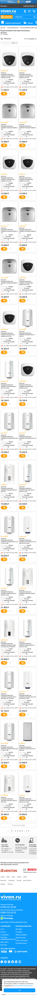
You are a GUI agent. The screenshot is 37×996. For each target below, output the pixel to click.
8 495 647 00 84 (8, 907)
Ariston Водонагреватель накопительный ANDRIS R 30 (9, 282)
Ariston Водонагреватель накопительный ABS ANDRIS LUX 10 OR (26, 179)
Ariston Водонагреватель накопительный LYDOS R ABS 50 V (9, 489)
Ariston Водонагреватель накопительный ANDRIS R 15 (27, 230)
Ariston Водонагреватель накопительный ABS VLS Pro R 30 (27, 748)
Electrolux (3, 880)
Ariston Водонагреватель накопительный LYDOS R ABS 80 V (27, 593)
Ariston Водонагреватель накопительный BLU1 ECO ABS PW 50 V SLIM (27, 696)
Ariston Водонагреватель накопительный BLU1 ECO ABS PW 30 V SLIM (27, 541)
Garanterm (11, 880)
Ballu (8, 877)
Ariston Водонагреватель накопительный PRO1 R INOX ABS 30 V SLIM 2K (8, 696)
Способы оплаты (21, 943)
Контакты (4, 945)
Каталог (3, 27)
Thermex (10, 884)
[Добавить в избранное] (10, 94)
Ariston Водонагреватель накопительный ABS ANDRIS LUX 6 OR (26, 75)
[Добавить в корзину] (4, 93)
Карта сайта (4, 942)
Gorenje (19, 880)
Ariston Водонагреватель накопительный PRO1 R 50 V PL (27, 437)
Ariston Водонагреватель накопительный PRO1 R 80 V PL (9, 437)
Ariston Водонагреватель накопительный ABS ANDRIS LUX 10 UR (7, 179)
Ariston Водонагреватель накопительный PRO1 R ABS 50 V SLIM (26, 489)
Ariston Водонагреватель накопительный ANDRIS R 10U (9, 127)
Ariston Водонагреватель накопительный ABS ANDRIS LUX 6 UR (7, 75)
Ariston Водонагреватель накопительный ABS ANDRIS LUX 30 (26, 386)
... (24, 831)
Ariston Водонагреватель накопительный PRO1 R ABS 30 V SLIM (8, 386)
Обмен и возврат (21, 935)
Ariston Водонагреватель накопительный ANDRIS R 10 (27, 127)
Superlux (3, 884)
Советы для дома (22, 940)
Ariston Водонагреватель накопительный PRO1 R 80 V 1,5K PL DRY (9, 748)
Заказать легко (21, 937)
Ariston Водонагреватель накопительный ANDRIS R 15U (9, 230)
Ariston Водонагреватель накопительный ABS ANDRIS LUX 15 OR (7, 334)
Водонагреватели (13, 27)
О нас (2, 929)
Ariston (3, 877)
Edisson (19, 877)
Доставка (19, 929)
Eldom (25, 877)
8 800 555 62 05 (8, 912)
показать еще (18, 825)
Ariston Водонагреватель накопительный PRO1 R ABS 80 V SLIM (26, 644)
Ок (19, 990)
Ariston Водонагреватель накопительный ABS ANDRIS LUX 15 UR (26, 282)
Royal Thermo (27, 880)
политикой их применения (23, 985)
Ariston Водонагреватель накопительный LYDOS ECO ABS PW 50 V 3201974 (8, 644)
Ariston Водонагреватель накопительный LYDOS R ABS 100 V (9, 800)
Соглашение (5, 935)
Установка (19, 932)
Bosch (13, 877)
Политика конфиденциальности (8, 938)
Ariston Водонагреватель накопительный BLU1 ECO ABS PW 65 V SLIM (27, 800)
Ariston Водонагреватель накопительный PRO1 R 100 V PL (26, 334)
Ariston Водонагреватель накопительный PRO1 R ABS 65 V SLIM (8, 593)
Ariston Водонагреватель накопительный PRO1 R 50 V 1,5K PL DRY (9, 541)
